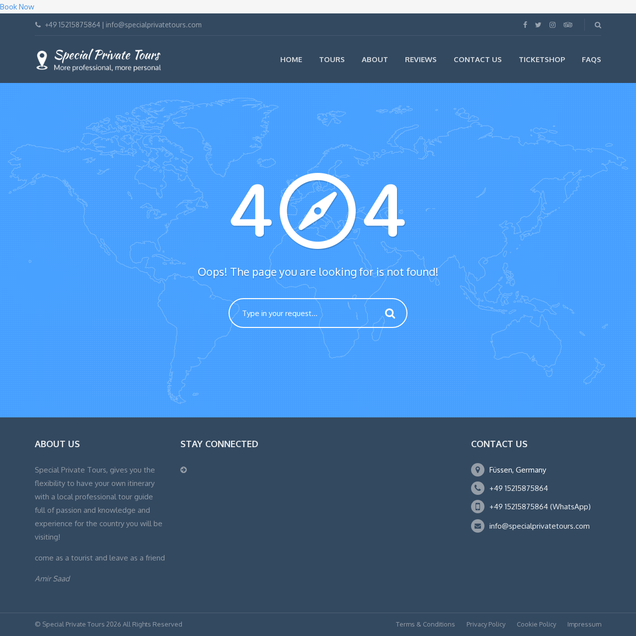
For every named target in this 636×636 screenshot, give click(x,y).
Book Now (17, 6)
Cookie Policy (536, 624)
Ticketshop (542, 59)
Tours (332, 59)
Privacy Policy (486, 624)
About (375, 59)
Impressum (584, 624)
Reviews (421, 59)
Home (291, 59)
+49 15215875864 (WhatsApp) (540, 506)
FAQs (591, 59)
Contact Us (478, 59)
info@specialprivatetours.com (539, 526)
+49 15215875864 (518, 488)
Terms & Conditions (425, 624)
